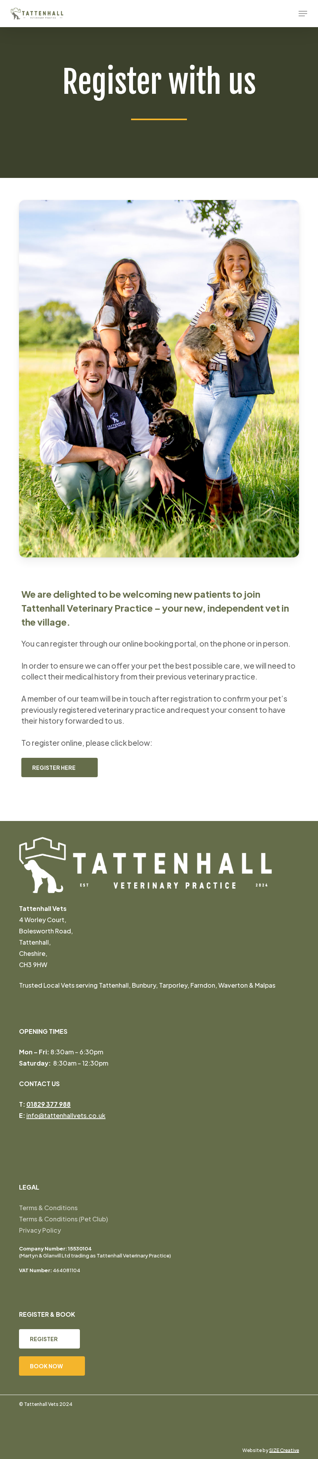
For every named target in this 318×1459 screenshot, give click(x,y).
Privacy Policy (40, 1230)
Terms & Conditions (48, 1208)
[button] (303, 13)
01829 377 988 (48, 1104)
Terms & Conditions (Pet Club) (63, 1219)
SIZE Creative (284, 1450)
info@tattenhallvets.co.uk (65, 1115)
